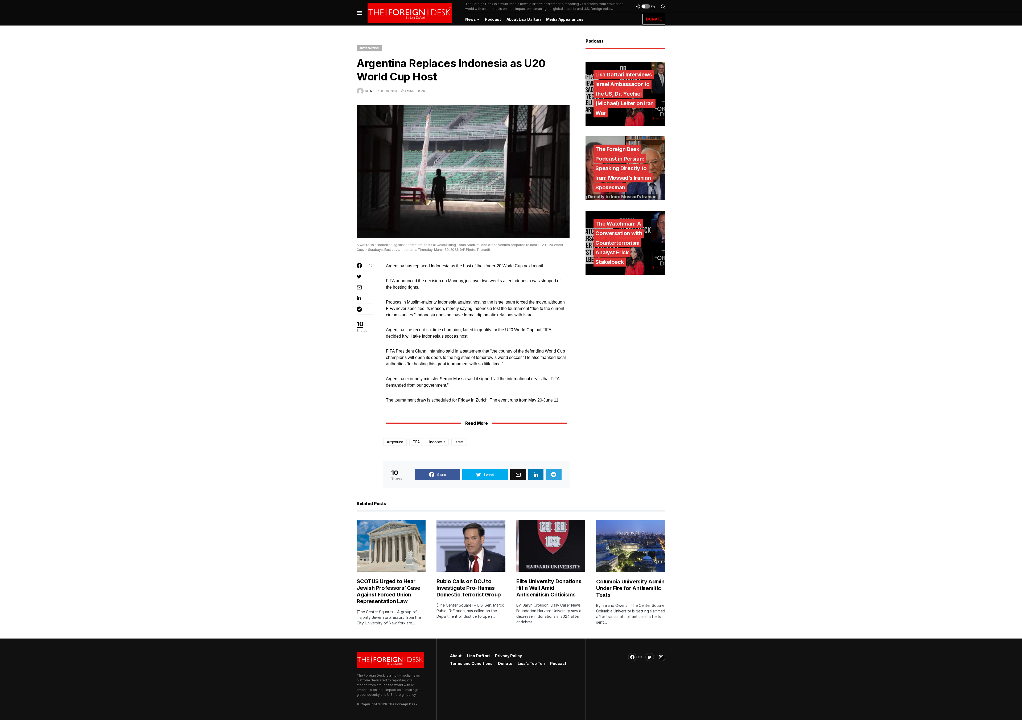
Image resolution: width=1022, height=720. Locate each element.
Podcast (558, 663)
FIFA (416, 442)
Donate (505, 663)
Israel (459, 442)
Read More (476, 423)
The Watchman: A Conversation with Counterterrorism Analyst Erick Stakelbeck (618, 242)
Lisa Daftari (478, 655)
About (456, 655)
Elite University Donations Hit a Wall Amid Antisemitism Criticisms (549, 588)
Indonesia (437, 442)
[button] (359, 12)
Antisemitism (369, 48)
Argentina (395, 442)
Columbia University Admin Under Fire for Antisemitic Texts (630, 588)
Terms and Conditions (471, 663)
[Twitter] (649, 657)
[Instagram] (661, 657)
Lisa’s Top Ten (531, 663)
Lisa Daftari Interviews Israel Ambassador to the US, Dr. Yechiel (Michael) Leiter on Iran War (624, 93)
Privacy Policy (508, 655)
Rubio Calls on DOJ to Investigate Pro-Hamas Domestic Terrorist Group (468, 588)
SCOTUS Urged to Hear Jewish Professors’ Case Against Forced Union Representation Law (388, 591)
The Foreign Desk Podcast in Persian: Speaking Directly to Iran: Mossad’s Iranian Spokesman (623, 168)
